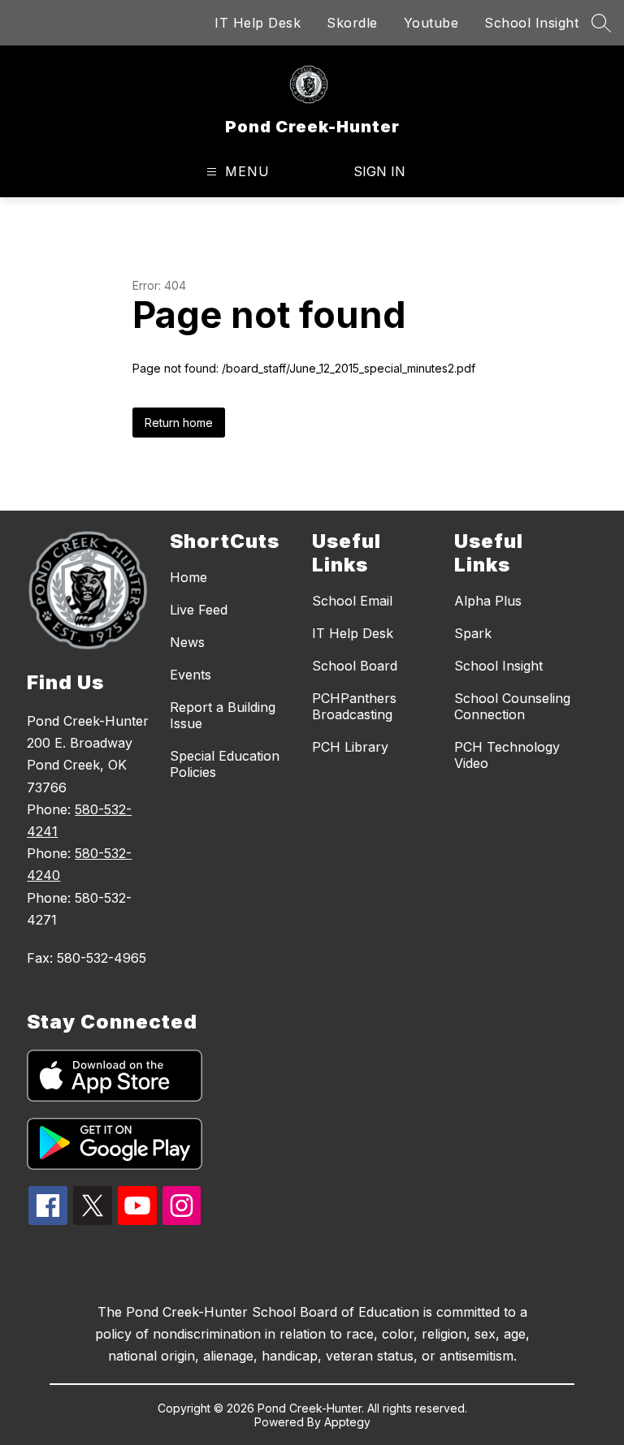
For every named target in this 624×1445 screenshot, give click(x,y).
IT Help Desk (257, 23)
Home (188, 577)
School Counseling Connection (512, 706)
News (187, 642)
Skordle (352, 23)
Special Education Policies (225, 764)
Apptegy (347, 1422)
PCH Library (350, 747)
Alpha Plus (488, 601)
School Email (352, 601)
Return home (179, 422)
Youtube (431, 23)
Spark (473, 633)
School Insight (531, 23)
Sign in (379, 171)
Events (190, 674)
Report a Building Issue (222, 715)
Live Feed (199, 610)
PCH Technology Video (507, 755)
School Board (354, 666)
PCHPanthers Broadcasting (354, 706)
